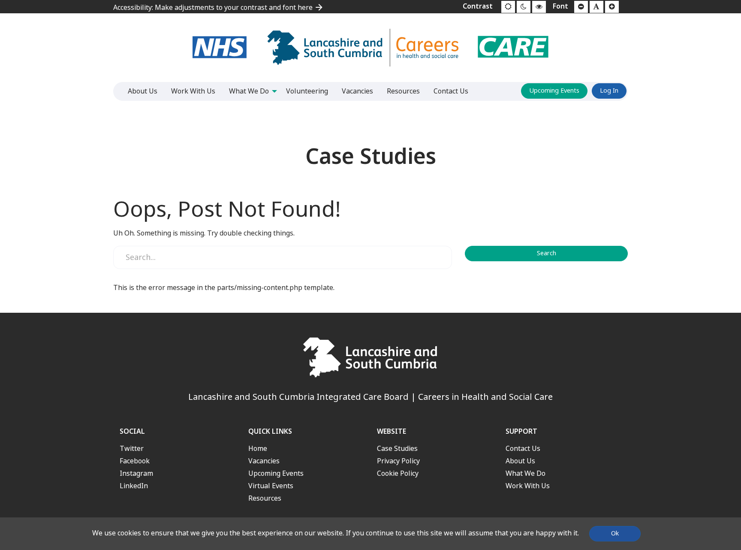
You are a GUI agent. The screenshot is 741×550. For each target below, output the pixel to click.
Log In (609, 90)
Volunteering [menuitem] (307, 91)
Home (257, 448)
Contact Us (523, 448)
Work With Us (528, 486)
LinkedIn (134, 486)
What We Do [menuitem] (249, 91)
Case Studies (397, 448)
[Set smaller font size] (581, 7)
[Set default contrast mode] (508, 7)
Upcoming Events (554, 90)
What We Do (525, 473)
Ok (615, 533)
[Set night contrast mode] (523, 7)
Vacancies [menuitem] (357, 91)
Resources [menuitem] (403, 91)
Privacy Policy (398, 461)
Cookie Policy (398, 473)
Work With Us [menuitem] (193, 91)
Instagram (136, 473)
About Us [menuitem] (142, 91)
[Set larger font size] (612, 7)
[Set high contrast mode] (539, 7)
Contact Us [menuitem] (451, 91)
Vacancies (264, 461)
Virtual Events (270, 486)
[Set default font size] (596, 7)
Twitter (132, 448)
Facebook (135, 461)
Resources (264, 498)
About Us (520, 461)
